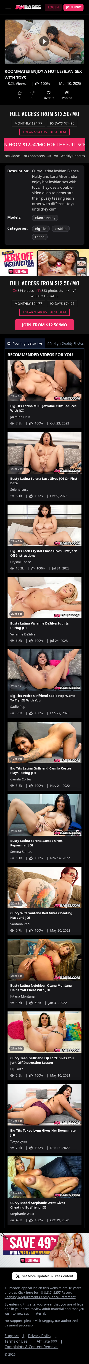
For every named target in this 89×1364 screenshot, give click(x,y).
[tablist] (44, 343)
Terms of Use (19, 1341)
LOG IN (53, 7)
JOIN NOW (73, 7)
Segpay (47, 1320)
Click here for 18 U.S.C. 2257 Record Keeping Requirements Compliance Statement (40, 1294)
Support (14, 1335)
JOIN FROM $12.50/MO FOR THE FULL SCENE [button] (44, 144)
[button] (44, 41)
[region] (44, 41)
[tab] (25, 343)
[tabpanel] (44, 788)
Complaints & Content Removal (31, 1346)
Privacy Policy (42, 1335)
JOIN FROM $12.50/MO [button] (44, 325)
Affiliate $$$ (50, 1341)
